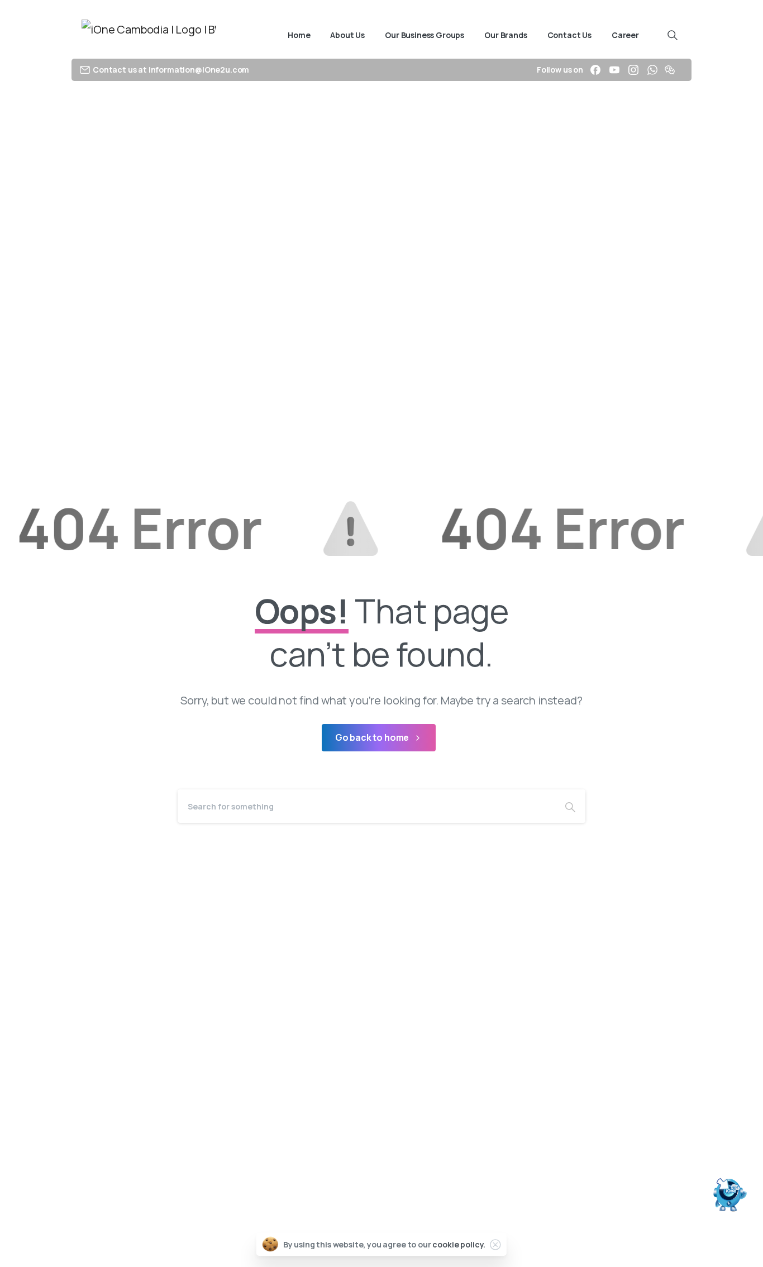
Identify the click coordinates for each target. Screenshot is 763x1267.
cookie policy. (458, 1244)
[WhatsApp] (652, 70)
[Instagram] (633, 70)
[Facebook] (595, 70)
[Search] (570, 806)
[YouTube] (614, 70)
